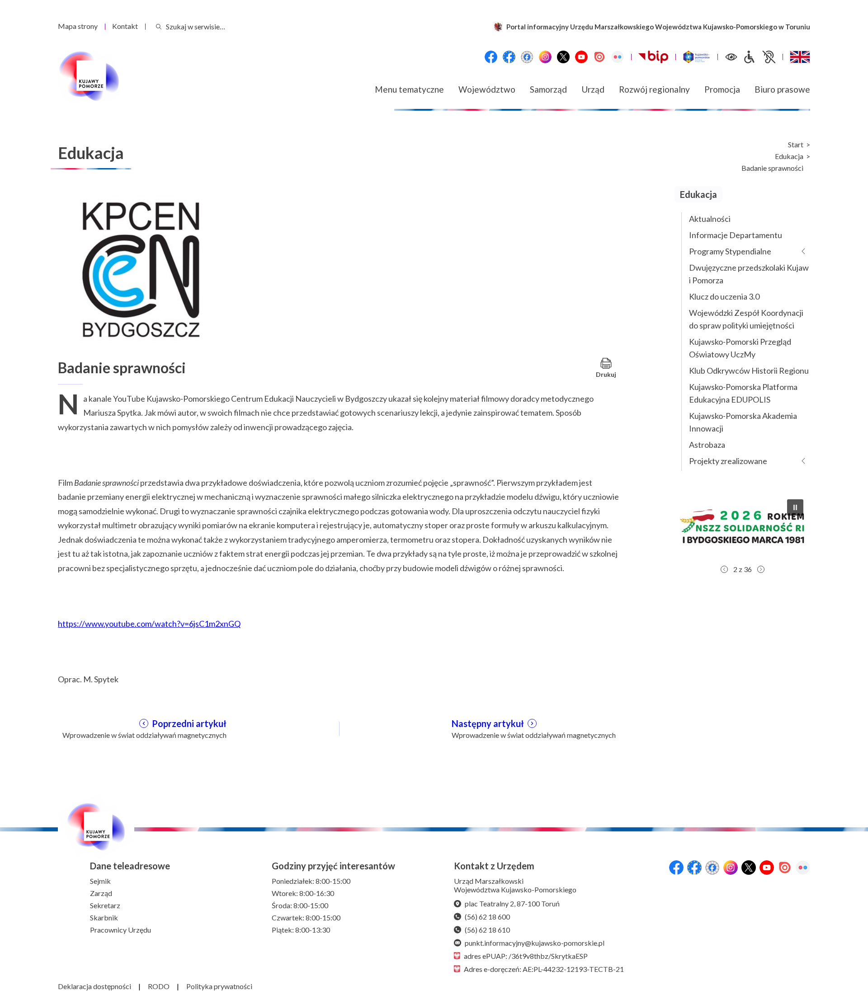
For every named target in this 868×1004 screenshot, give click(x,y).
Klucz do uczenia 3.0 (724, 296)
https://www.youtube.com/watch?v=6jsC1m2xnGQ (149, 624)
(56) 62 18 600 (487, 916)
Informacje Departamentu (735, 235)
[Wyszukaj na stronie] (158, 26)
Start (795, 144)
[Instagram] (545, 57)
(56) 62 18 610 (487, 929)
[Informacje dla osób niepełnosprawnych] (759, 57)
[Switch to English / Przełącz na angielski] (800, 57)
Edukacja (789, 156)
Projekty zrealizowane (728, 461)
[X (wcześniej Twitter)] (563, 57)
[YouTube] (581, 57)
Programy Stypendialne (730, 251)
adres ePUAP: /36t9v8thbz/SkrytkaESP (526, 956)
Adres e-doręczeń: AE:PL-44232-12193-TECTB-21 (544, 969)
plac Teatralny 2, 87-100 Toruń (512, 903)
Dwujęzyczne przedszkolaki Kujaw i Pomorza (749, 274)
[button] (742, 526)
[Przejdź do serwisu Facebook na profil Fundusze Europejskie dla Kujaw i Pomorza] (509, 57)
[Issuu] (599, 57)
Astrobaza (707, 445)
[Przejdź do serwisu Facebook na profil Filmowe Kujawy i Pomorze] (527, 57)
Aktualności (710, 219)
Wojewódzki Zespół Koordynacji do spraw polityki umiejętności (746, 319)
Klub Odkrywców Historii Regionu (749, 370)
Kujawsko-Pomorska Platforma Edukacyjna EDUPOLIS (743, 393)
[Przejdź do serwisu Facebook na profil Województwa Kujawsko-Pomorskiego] (491, 57)
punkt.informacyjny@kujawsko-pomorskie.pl (534, 942)
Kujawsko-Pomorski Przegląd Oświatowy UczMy (740, 348)
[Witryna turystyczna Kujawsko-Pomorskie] (696, 57)
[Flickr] (617, 57)
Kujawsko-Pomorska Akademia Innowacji (743, 422)
